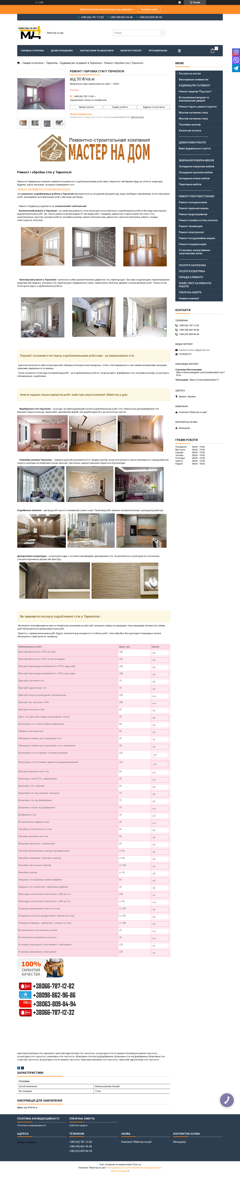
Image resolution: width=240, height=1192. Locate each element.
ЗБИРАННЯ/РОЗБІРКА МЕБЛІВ (196, 160)
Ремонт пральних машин (194, 208)
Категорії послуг (131, 50)
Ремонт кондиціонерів (192, 244)
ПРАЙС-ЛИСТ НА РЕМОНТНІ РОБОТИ (195, 285)
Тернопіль (52, 63)
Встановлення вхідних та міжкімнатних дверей (194, 99)
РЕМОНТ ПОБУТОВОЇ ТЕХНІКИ (196, 196)
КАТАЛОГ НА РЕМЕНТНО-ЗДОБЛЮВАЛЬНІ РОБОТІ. (43, 189)
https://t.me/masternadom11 (204, 379)
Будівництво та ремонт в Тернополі (81, 63)
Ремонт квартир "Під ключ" (195, 91)
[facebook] (18, 1068)
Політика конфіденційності (31, 1125)
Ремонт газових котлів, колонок (198, 220)
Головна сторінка (32, 50)
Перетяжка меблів (190, 184)
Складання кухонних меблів (196, 172)
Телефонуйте (149, 9)
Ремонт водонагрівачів (193, 214)
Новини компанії (189, 298)
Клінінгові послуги (190, 130)
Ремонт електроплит (191, 232)
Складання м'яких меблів (194, 178)
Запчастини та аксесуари (96, 50)
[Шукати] (162, 33)
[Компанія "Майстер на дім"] (30, 32)
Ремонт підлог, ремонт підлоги (198, 106)
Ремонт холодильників (193, 202)
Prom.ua (137, 1164)
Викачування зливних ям (193, 79)
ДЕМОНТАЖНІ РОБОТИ (192, 142)
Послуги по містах (190, 73)
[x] (22, 1068)
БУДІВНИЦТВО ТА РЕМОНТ (194, 85)
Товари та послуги (32, 63)
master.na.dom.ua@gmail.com (194, 350)
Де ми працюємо (62, 50)
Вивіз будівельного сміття (195, 148)
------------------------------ (194, 154)
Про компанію (158, 50)
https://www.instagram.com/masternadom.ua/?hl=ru (200, 374)
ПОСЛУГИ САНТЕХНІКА (192, 265)
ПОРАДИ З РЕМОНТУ (191, 277)
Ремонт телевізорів (190, 226)
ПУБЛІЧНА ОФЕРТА (190, 292)
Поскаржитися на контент (120, 1167)
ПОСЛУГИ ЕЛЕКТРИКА (192, 271)
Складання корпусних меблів (196, 166)
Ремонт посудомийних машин (197, 238)
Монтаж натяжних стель (193, 112)
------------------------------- (195, 190)
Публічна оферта (78, 1125)
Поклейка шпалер (190, 124)
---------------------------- (193, 136)
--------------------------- (193, 259)
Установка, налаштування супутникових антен (194, 252)
